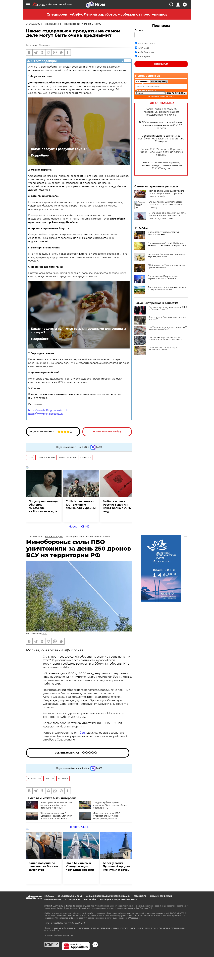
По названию (142, 81)
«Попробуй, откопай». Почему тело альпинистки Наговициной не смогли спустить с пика (167, 216)
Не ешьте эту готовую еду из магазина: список (163, 348)
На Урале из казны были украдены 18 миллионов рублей (168, 328)
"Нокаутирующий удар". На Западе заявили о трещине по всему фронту (167, 244)
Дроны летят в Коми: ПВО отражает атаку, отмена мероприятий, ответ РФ (106, 816)
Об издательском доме (70, 896)
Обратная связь (52, 899)
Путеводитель (72, 899)
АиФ (44, 633)
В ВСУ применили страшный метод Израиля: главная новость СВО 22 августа (161, 125)
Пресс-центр (140, 896)
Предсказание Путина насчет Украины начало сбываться (163, 277)
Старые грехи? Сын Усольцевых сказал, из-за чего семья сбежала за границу (167, 204)
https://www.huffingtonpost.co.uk (48, 410)
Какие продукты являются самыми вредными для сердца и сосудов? (78, 330)
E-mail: (138, 30)
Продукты (44, 45)
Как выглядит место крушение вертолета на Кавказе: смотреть (165, 338)
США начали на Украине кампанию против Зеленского (166, 266)
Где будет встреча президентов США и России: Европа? (168, 308)
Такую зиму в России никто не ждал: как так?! (168, 318)
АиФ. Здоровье (146, 52)
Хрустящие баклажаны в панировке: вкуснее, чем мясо (167, 255)
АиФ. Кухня (144, 56)
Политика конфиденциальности (58, 935)
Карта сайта (90, 899)
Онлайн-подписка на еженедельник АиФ (108, 896)
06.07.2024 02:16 (34, 24)
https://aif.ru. (54, 930)
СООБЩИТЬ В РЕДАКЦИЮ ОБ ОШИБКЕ (118, 899)
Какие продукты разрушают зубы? (59, 149)
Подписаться (161, 64)
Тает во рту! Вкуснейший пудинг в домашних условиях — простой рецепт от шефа (166, 193)
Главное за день (146, 43)
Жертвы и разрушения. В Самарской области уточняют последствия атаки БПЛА (56, 816)
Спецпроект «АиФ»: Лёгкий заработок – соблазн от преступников (107, 14)
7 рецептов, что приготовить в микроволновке (163, 233)
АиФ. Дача (143, 48)
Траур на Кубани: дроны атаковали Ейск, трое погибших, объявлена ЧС (110, 805)
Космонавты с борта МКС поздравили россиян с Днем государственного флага (161, 112)
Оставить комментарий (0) (107, 432)
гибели (81, 732)
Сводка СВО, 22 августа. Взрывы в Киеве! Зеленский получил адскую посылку (161, 152)
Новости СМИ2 (79, 526)
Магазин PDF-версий (161, 896)
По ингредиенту (159, 81)
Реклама (49, 896)
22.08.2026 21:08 (34, 536)
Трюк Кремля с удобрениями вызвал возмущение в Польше (167, 288)
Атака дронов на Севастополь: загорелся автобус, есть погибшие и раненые (56, 805)
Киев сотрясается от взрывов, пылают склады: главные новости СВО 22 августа (161, 165)
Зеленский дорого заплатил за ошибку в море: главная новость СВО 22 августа (161, 138)
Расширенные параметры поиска (161, 96)
